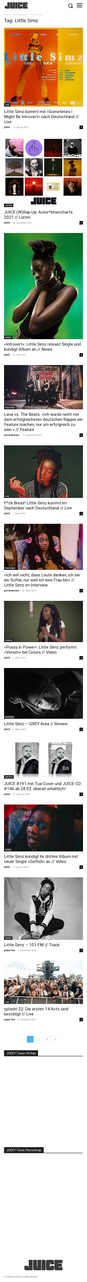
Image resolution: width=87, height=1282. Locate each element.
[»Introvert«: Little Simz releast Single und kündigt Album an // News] (43, 286)
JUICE (7, 127)
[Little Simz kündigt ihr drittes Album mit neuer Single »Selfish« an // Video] (43, 828)
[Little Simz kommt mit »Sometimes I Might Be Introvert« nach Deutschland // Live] (43, 67)
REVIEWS (9, 717)
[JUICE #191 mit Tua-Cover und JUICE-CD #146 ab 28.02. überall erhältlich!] (43, 759)
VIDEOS (9, 640)
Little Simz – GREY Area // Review (36, 723)
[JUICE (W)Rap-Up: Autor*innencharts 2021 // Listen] (43, 172)
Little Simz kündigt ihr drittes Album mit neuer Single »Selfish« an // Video (41, 859)
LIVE (7, 104)
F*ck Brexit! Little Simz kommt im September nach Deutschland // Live (38, 505)
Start (7, 14)
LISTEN (8, 205)
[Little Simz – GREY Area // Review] (43, 693)
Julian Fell (9, 950)
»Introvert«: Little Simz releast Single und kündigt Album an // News (42, 347)
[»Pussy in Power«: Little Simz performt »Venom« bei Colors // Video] (43, 621)
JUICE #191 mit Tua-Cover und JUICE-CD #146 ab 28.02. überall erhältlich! (42, 786)
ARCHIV (9, 776)
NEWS (8, 337)
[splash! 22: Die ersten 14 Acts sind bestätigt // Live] (43, 982)
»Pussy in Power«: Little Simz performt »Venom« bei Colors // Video (40, 650)
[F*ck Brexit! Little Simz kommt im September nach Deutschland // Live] (43, 471)
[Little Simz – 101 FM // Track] (43, 908)
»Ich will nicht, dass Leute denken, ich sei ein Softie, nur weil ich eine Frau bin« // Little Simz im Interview (42, 580)
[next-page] (55, 1039)
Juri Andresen (11, 434)
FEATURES (10, 407)
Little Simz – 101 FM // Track (31, 944)
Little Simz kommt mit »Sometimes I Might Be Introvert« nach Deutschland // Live (41, 116)
